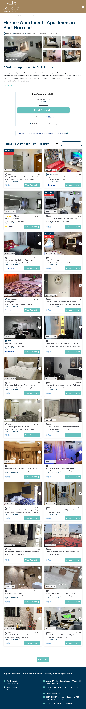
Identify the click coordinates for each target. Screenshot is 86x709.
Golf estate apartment (13, 343)
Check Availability (43, 110)
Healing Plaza (10, 302)
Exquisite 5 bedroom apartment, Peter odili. (62, 302)
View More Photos (13, 59)
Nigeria (24, 16)
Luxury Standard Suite (13, 593)
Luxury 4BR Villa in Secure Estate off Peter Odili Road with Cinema (63, 682)
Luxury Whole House (53, 260)
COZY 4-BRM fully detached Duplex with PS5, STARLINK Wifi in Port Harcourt (62, 698)
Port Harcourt (34, 16)
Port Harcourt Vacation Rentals (13, 682)
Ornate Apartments (12, 218)
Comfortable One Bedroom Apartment (19, 260)
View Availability (32, 185)
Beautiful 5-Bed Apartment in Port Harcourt (21, 635)
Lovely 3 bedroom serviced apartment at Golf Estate (62, 688)
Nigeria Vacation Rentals (13, 688)
